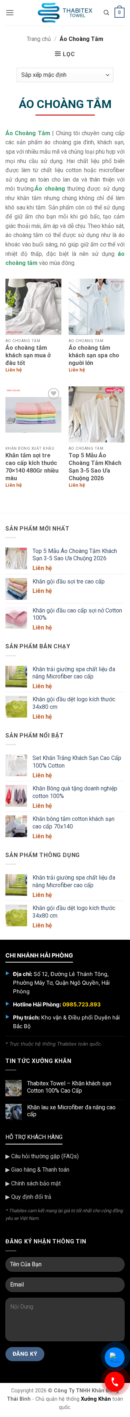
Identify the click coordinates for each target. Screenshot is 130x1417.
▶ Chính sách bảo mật (33, 1183)
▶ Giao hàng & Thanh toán (37, 1169)
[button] (9, 12)
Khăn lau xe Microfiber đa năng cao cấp (71, 1111)
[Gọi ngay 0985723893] (115, 1382)
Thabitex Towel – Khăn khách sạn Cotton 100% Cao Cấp (69, 1087)
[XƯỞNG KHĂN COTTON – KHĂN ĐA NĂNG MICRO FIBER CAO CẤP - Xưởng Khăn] (65, 13)
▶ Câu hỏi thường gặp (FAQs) (42, 1156)
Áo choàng (50, 188)
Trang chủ (39, 39)
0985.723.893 (81, 1004)
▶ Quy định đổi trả (28, 1196)
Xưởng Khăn (96, 1399)
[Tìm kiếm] (106, 13)
